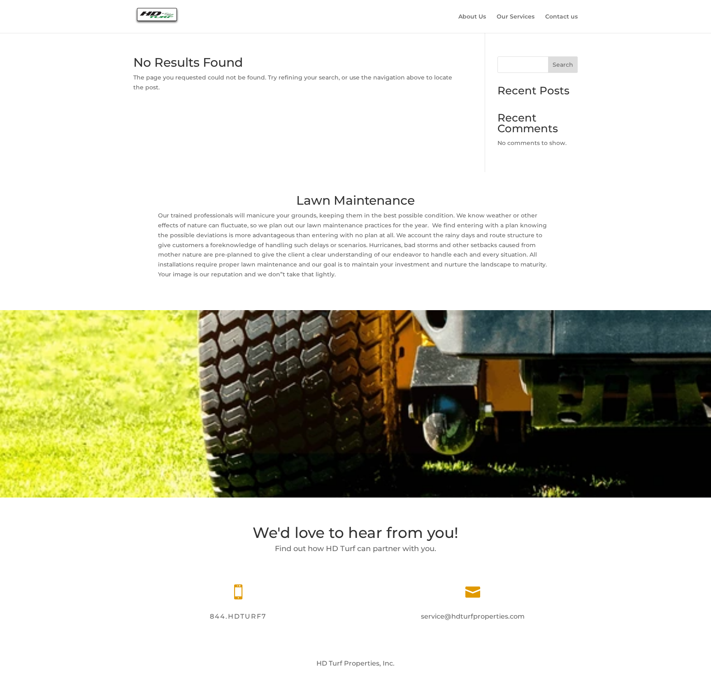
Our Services (515, 17)
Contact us (561, 17)
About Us (472, 17)
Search (563, 64)
